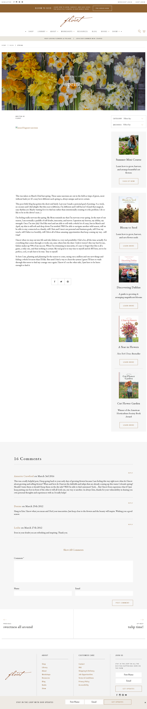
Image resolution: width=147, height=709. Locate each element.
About (53, 31)
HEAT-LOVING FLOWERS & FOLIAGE (58, 38)
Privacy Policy (84, 681)
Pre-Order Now (102, 8)
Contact (82, 664)
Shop (31, 31)
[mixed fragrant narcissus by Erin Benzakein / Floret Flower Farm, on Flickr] (61, 157)
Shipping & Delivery (86, 671)
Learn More (128, 246)
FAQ (80, 667)
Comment (19, 558)
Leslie (17, 527)
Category (117, 119)
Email (77, 588)
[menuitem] (31, 31)
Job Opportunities (86, 674)
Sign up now (129, 181)
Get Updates (128, 689)
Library (41, 31)
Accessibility (84, 685)
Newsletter (6, 2)
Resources (82, 31)
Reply (130, 473)
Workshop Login (125, 2)
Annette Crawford (24, 476)
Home (4, 45)
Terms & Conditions (86, 678)
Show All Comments (73, 549)
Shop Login (140, 2)
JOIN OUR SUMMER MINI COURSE (89, 38)
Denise (17, 506)
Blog (94, 31)
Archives (117, 125)
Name (16, 588)
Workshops (67, 31)
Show (115, 31)
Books (104, 31)
